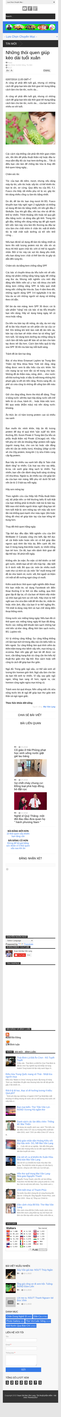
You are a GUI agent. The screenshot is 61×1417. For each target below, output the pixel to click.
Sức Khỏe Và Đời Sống (17, 65)
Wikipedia (35, 8)
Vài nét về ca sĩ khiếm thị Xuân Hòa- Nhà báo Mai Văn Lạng (35, 1158)
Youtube (24, 8)
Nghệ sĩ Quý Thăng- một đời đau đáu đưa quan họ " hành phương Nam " (29, 819)
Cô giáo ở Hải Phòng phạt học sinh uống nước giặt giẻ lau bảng (30, 753)
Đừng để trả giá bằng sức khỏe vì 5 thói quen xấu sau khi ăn (18, 845)
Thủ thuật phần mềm (44, 1396)
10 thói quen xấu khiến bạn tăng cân (18, 834)
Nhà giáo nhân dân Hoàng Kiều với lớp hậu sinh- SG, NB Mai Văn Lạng (35, 1142)
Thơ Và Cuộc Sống (36, 1321)
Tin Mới (11, 43)
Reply (10, 63)
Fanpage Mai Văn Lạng (30, 8)
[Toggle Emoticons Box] (7, 869)
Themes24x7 (33, 1398)
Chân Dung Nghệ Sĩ (16, 1316)
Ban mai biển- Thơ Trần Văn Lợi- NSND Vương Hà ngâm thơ (33, 1108)
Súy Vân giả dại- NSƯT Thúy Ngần (35, 1270)
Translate (28, 944)
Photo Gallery (13, 1321)
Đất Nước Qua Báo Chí (18, 1326)
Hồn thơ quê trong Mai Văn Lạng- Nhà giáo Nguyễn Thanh (34, 1174)
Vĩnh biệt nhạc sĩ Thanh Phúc (32, 1190)
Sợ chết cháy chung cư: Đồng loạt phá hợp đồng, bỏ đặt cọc (29, 786)
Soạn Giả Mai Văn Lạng (26, 1396)
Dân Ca (37, 1316)
